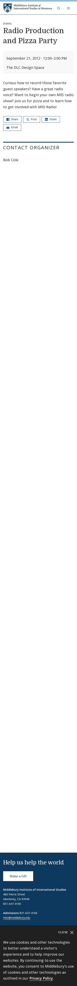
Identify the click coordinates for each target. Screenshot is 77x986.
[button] (59, 8)
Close (63, 932)
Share (14, 119)
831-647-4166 (28, 913)
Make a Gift (18, 876)
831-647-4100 (12, 904)
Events (7, 23)
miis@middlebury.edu (16, 918)
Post (33, 119)
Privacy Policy (41, 978)
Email (14, 127)
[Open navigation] (69, 8)
